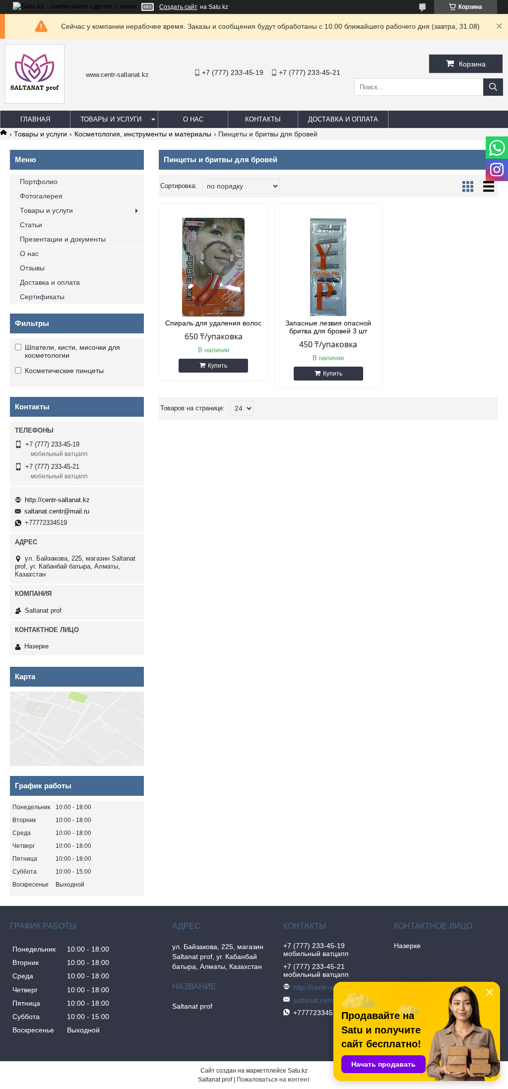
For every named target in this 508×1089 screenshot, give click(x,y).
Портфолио (39, 182)
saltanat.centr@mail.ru (56, 511)
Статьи (31, 225)
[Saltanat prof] (34, 101)
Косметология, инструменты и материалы (142, 134)
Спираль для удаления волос (213, 323)
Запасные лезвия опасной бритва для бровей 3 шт (328, 327)
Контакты (263, 119)
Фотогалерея (41, 196)
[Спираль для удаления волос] (213, 267)
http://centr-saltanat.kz (57, 500)
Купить (217, 365)
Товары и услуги (110, 119)
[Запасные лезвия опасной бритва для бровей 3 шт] (328, 267)
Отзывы (32, 268)
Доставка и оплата (343, 119)
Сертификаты (42, 297)
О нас (193, 119)
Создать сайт (178, 6)
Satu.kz (298, 1070)
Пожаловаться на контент (273, 1079)
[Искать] (493, 87)
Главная (35, 119)
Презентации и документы (63, 239)
